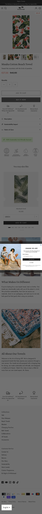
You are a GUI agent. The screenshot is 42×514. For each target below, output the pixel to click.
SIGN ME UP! (31, 259)
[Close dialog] (40, 245)
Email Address (26, 254)
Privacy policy (35, 266)
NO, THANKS (31, 262)
